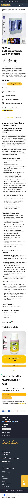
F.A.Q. (3, 484)
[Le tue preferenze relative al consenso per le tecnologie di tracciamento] (1, 374)
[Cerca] (16, 4)
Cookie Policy (14, 490)
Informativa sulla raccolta (8, 497)
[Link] (26, 1)
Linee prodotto (5, 478)
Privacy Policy (7, 490)
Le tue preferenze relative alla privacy (15, 495)
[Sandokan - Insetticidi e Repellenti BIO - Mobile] (6, 4)
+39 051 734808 (6, 472)
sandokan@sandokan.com (8, 468)
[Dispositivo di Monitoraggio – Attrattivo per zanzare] (14, 343)
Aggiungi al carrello (14, 84)
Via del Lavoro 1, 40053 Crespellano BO (10, 458)
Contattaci (4, 481)
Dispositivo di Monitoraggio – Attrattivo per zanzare (14, 357)
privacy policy (21, 403)
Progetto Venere (5, 486)
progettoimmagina (14, 491)
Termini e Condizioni (6, 483)
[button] (26, 5)
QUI (9, 291)
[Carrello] (22, 5)
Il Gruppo (4, 479)
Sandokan (4, 9)
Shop (9, 9)
